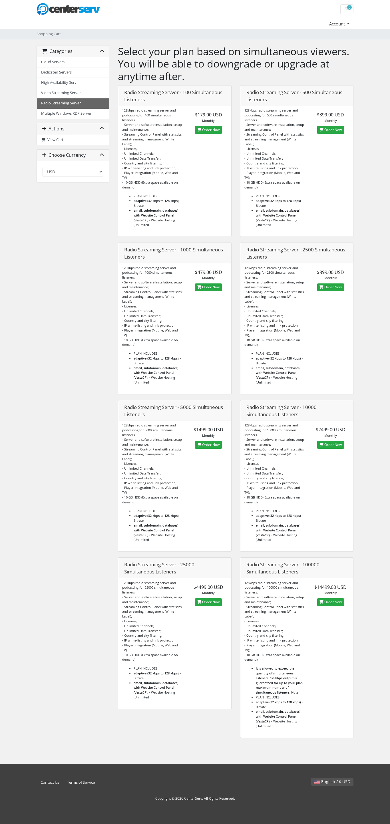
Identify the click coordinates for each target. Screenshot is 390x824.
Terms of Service (81, 782)
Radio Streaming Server (61, 103)
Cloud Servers (53, 61)
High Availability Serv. (59, 82)
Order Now (210, 129)
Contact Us (50, 782)
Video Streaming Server (61, 92)
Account (337, 24)
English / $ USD (335, 781)
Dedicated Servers (56, 72)
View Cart (54, 139)
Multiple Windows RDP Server (66, 113)
